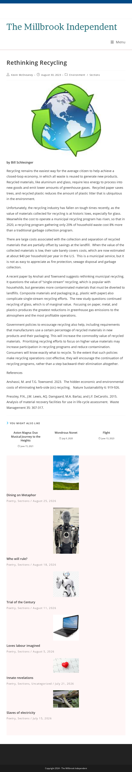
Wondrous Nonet (66, 433)
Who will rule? (17, 559)
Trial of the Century (21, 602)
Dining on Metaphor (21, 495)
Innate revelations (20, 678)
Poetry (11, 501)
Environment (77, 75)
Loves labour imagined (23, 646)
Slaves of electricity (21, 713)
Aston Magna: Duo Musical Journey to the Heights (25, 436)
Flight (106, 433)
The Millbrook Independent (62, 26)
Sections (95, 75)
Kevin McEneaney (22, 75)
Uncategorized (41, 683)
